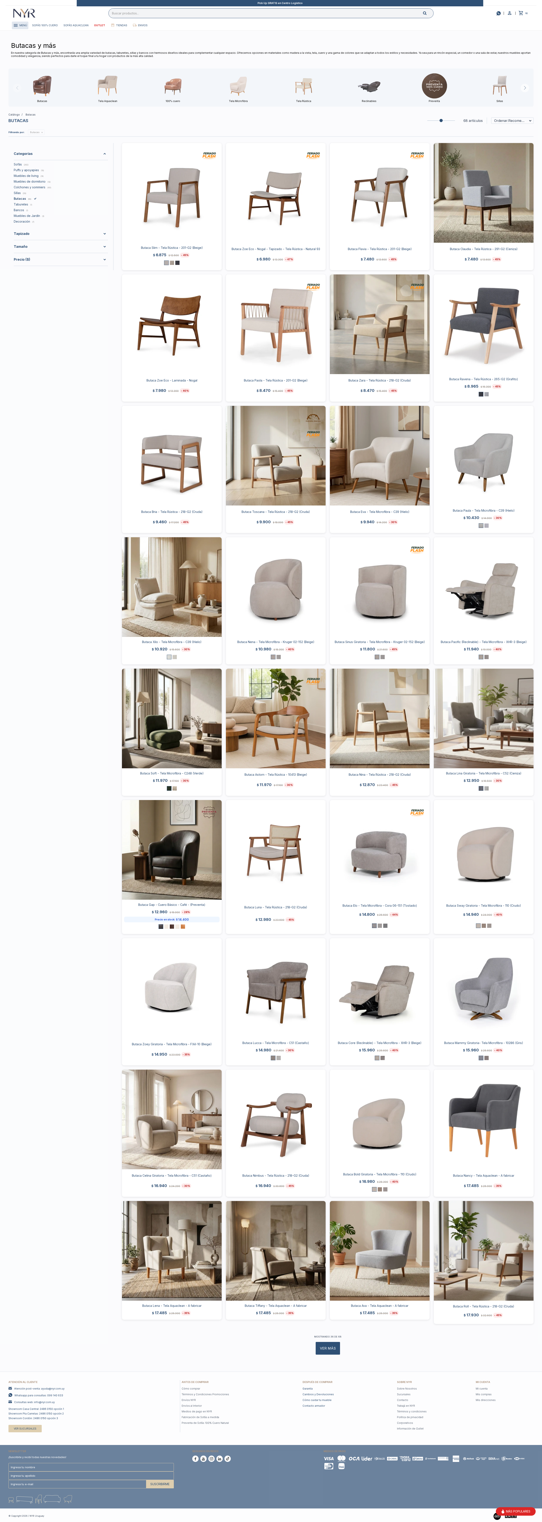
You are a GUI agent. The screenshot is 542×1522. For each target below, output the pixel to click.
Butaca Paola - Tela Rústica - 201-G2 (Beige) (276, 380)
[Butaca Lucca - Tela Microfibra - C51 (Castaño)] (276, 988)
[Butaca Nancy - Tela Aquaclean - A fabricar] (484, 1119)
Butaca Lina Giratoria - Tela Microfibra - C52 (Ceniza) (483, 773)
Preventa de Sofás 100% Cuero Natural (205, 1422)
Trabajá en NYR (406, 1405)
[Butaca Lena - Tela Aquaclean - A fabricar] (172, 1251)
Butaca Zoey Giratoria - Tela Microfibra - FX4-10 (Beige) (172, 1044)
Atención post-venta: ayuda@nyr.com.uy (39, 1388)
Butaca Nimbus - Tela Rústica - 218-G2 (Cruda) (275, 1175)
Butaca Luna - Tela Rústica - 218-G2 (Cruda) (275, 907)
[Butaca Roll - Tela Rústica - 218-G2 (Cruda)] (484, 1251)
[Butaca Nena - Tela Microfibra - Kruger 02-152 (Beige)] (276, 587)
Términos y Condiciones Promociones (205, 1394)
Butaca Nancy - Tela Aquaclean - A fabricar (483, 1175)
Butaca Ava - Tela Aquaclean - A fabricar (379, 1305)
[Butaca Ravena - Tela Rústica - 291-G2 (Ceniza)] (486, 394)
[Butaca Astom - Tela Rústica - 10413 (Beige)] (276, 718)
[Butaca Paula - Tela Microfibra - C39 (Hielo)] (484, 455)
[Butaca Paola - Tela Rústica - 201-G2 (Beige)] (276, 324)
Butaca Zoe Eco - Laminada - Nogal (172, 380)
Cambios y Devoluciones (318, 1394)
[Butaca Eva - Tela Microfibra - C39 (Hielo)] (380, 455)
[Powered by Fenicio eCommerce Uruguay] (527, 1516)
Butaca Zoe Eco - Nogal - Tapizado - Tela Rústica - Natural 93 (276, 249)
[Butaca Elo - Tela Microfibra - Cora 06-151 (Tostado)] (380, 850)
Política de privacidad (410, 1417)
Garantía (308, 1388)
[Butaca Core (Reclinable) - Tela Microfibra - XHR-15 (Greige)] (382, 1058)
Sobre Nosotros (407, 1388)
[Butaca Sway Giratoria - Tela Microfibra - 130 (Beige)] (484, 926)
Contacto (402, 1400)
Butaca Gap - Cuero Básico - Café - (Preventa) (171, 904)
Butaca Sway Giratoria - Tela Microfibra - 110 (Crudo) (483, 905)
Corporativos (405, 1422)
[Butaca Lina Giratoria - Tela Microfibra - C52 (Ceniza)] (484, 718)
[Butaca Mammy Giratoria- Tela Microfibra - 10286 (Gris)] (484, 988)
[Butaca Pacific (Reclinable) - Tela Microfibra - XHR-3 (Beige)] (484, 587)
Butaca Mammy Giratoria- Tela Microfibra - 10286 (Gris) (483, 1043)
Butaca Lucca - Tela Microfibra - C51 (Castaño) (275, 1043)
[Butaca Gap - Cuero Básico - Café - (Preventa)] (172, 850)
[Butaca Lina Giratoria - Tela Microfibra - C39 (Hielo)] (486, 788)
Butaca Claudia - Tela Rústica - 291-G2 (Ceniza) (484, 249)
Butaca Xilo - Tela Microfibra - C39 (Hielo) (172, 642)
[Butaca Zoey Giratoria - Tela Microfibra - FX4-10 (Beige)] (172, 988)
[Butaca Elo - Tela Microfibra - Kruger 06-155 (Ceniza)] (385, 926)
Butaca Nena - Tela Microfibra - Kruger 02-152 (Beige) (275, 642)
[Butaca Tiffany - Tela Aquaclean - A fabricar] (276, 1251)
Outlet (99, 25)
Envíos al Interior (192, 1405)
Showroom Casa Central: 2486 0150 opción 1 (36, 1408)
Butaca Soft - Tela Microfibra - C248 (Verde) (172, 773)
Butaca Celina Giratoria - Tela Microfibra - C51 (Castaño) (172, 1175)
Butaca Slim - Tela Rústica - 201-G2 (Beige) (172, 247)
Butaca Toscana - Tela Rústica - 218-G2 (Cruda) (276, 512)
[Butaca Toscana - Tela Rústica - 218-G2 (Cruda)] (276, 455)
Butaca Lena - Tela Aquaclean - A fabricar (172, 1305)
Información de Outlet (410, 1428)
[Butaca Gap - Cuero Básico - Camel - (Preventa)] (183, 926)
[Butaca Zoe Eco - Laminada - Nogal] (172, 324)
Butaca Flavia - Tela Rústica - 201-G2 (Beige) (380, 249)
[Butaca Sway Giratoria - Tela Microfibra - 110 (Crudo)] (484, 850)
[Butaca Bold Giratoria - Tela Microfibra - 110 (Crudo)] (380, 1119)
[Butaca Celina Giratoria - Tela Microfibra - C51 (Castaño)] (172, 1119)
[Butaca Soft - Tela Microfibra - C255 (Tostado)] (175, 788)
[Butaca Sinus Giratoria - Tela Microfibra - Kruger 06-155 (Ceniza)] (382, 657)
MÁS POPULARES (518, 1511)
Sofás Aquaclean (76, 25)
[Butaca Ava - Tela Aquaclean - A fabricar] (380, 1251)
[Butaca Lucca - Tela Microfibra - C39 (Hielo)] (279, 1058)
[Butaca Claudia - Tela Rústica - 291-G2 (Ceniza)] (484, 193)
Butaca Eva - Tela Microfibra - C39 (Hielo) (379, 512)
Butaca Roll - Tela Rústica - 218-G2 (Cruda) (483, 1306)
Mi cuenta (482, 1388)
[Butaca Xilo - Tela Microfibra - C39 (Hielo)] (172, 587)
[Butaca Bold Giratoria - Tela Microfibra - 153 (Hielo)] (385, 1189)
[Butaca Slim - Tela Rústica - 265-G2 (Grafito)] (177, 263)
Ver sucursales (25, 1428)
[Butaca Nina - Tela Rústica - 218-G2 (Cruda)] (380, 718)
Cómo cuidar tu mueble (317, 1400)
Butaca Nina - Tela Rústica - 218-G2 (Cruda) (380, 774)
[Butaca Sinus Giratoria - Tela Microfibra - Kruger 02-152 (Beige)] (380, 587)
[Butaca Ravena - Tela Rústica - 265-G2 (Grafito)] (484, 324)
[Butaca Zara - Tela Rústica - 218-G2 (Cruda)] (380, 324)
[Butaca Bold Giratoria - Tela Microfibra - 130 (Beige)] (380, 1189)
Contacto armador (314, 1405)
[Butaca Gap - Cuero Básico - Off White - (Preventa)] (166, 926)
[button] (428, 13)
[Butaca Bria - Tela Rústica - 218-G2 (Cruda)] (172, 455)
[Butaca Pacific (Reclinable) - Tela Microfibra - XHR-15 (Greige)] (486, 657)
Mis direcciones (486, 1400)
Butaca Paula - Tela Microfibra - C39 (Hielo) (484, 510)
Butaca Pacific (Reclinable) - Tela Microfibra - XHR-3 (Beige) (484, 642)
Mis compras (484, 1394)
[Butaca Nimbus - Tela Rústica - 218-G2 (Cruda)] (276, 1119)
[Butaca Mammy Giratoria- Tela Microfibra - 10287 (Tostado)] (486, 1058)
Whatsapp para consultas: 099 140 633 (38, 1395)
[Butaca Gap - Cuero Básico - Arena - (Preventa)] (177, 926)
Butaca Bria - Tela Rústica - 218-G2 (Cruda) (172, 512)
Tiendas (121, 25)
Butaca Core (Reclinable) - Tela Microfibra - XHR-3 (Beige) (380, 1043)
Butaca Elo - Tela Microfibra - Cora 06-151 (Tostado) (380, 905)
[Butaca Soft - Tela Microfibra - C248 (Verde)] (172, 718)
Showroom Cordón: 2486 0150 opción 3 (33, 1418)
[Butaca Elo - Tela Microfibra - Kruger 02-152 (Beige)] (380, 926)
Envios (143, 25)
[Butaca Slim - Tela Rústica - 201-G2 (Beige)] (172, 193)
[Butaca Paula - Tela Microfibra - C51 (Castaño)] (486, 525)
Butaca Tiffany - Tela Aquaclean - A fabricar (276, 1305)
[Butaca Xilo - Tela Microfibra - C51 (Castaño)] (175, 657)
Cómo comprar (191, 1388)
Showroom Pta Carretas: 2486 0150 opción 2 (36, 1413)
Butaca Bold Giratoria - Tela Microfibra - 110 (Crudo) (379, 1174)
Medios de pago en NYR (197, 1411)
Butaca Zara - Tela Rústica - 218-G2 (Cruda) (379, 380)
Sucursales (404, 1394)
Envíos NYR (189, 1400)
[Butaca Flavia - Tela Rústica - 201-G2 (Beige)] (380, 193)
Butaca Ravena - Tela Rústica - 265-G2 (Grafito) (483, 379)
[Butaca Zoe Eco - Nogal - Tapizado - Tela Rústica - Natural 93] (276, 193)
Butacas (35, 132)
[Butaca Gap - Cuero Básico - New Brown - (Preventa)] (172, 926)
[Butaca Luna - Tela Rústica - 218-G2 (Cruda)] (276, 850)
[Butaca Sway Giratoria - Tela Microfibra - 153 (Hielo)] (489, 926)
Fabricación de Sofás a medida (200, 1417)
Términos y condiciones (412, 1411)
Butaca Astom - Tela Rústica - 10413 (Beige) (276, 774)
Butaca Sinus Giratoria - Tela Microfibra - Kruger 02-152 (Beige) (380, 642)
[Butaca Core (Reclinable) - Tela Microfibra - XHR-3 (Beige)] (380, 988)
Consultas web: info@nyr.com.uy (34, 1402)
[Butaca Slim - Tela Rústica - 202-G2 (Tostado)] (172, 263)
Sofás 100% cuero (45, 25)
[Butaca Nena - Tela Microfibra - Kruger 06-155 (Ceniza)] (279, 657)
